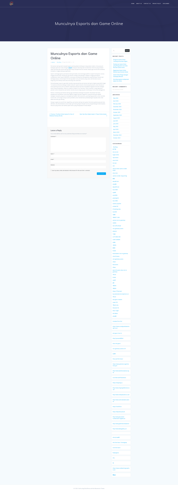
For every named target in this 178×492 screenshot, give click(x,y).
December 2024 (117, 135)
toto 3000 (115, 201)
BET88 (114, 149)
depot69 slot (116, 187)
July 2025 (115, 121)
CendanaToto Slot (117, 321)
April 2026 (115, 101)
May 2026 (115, 98)
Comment (53, 136)
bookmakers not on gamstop (120, 253)
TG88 (114, 234)
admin (53, 62)
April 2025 (115, 129)
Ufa (114, 458)
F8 (113, 463)
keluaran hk (116, 308)
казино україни (117, 203)
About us (139, 3)
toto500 (115, 212)
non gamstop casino (118, 228)
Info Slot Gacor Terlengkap (120, 442)
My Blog (59, 62)
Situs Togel (116, 310)
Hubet (114, 250)
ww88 (114, 280)
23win (114, 262)
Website (53, 165)
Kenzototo (115, 264)
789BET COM (116, 217)
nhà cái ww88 (116, 437)
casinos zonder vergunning (120, 176)
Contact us (147, 3)
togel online (116, 155)
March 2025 (116, 132)
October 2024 (116, 138)
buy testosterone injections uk (121, 294)
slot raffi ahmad (117, 226)
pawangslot (116, 198)
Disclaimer (166, 3)
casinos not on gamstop (119, 220)
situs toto (115, 173)
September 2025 (117, 115)
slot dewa (115, 313)
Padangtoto (116, 453)
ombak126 (115, 206)
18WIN (114, 245)
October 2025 (116, 112)
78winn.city (115, 305)
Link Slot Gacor (116, 447)
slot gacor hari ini (117, 333)
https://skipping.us (117, 382)
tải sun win (115, 152)
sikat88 (114, 184)
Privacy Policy (157, 3)
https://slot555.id (117, 406)
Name (52, 153)
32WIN (114, 223)
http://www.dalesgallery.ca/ (120, 429)
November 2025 (117, 109)
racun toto (115, 160)
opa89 (114, 192)
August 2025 (116, 118)
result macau (116, 256)
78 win (114, 274)
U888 (114, 214)
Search (127, 50)
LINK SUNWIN (116, 239)
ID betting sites (117, 209)
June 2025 (115, 123)
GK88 (114, 242)
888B (114, 248)
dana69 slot (116, 181)
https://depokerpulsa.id (119, 411)
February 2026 (117, 104)
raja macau (115, 157)
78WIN (114, 285)
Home (132, 3)
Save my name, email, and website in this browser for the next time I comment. (71, 170)
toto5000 (115, 195)
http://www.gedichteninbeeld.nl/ (121, 423)
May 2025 (115, 126)
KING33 (115, 231)
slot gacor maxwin (117, 299)
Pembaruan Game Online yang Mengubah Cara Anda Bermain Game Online (120, 65)
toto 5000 (115, 189)
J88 (113, 283)
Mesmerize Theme (99, 488)
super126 (115, 302)
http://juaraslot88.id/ (118, 338)
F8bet (114, 475)
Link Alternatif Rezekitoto (119, 377)
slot (114, 166)
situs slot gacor (117, 343)
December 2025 (117, 106)
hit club (114, 163)
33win (114, 267)
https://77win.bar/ (117, 291)
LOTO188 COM (116, 237)
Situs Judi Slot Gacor (118, 359)
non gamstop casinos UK (119, 348)
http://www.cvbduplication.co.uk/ (121, 394)
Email (52, 159)
